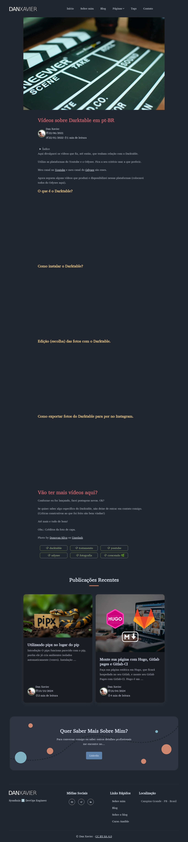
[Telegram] (81, 802)
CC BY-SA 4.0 (103, 836)
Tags (134, 8)
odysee (55, 555)
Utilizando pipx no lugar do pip (53, 644)
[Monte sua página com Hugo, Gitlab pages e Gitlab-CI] (130, 623)
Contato (148, 8)
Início (70, 8)
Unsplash (77, 537)
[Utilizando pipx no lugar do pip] (57, 615)
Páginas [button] (117, 8)
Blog (103, 8)
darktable (55, 548)
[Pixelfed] (72, 802)
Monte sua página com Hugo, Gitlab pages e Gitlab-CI (129, 661)
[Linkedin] (91, 802)
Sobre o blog (120, 814)
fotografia (85, 555)
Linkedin (94, 755)
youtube (115, 548)
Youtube (60, 170)
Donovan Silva (58, 537)
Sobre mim (87, 8)
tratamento (85, 548)
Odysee (89, 170)
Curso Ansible (120, 821)
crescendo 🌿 (116, 555)
